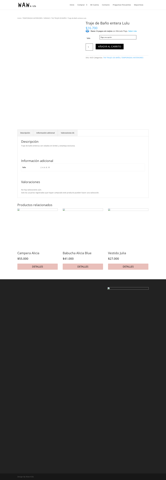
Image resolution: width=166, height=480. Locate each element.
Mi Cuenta (94, 5)
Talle (88, 38)
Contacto (106, 5)
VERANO (47, 18)
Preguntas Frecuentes (122, 5)
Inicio (72, 5)
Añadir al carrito (109, 46)
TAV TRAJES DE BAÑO (58, 18)
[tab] (25, 133)
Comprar (81, 5)
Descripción (25, 133)
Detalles (37, 266)
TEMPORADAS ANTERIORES (32, 18)
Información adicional (45, 133)
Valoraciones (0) (67, 133)
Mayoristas (138, 5)
